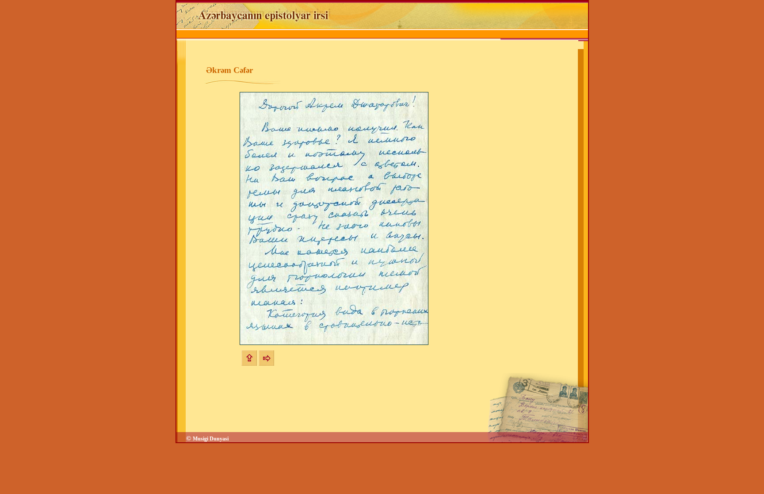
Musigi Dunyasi (211, 439)
